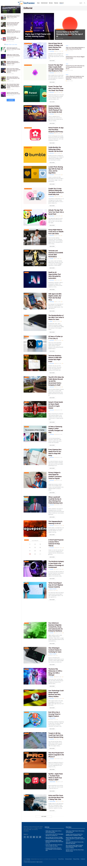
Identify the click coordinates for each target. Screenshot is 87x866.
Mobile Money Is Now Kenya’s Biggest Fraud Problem (13, 16)
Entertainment (44, 3)
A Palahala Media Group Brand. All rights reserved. (33, 861)
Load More (43, 816)
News (38, 3)
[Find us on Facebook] (25, 837)
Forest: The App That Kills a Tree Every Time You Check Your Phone (55, 88)
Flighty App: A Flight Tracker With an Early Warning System (13, 55)
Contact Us (83, 859)
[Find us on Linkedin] (37, 837)
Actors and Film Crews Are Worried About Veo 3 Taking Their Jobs (56, 797)
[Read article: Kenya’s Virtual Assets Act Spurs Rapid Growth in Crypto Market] (35, 409)
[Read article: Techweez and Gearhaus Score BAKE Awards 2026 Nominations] (35, 258)
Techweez (51, 258)
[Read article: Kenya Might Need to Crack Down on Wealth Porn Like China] (35, 237)
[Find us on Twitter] (28, 837)
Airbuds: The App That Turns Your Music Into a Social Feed (56, 212)
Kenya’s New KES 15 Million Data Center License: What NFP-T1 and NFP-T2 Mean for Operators (14, 70)
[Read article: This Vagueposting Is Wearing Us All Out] (35, 528)
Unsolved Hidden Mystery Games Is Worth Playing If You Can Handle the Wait (54, 849)
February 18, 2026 (58, 457)
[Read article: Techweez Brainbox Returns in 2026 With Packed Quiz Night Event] (35, 363)
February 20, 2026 (58, 434)
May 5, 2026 (57, 280)
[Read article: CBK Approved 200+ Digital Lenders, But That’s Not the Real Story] (35, 301)
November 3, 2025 (52, 719)
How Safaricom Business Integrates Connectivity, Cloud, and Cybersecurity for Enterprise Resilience (55, 627)
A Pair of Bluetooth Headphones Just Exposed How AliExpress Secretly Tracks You (13, 31)
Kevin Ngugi (51, 72)
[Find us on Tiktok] (40, 837)
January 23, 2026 (52, 655)
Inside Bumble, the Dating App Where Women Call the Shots (55, 149)
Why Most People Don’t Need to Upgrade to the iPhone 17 (56, 755)
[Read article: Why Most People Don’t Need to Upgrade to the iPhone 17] (35, 760)
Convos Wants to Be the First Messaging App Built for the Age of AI (69, 34)
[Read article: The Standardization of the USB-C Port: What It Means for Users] (35, 322)
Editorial (62, 3)
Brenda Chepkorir (52, 588)
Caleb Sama (51, 51)
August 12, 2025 (60, 781)
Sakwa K (51, 321)
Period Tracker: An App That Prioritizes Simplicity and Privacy (55, 130)
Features (56, 3)
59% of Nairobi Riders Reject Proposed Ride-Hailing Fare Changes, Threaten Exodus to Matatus (13, 86)
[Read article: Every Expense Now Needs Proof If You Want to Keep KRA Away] (35, 457)
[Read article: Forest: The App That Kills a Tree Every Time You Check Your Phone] (35, 94)
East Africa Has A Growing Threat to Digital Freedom (54, 714)
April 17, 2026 (57, 301)
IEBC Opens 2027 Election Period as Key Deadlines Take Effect (13, 78)
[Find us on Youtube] (34, 837)
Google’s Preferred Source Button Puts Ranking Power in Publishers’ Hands (13, 62)
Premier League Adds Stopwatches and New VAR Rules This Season (12, 38)
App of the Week (28, 31)
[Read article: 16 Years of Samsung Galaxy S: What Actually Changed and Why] (35, 434)
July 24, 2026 (57, 92)
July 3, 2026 (57, 153)
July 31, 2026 (57, 72)
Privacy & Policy (76, 859)
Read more (53, 60)
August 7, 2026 (58, 51)
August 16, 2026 (60, 38)
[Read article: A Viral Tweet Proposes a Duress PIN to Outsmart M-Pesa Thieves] (35, 547)
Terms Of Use (61, 859)
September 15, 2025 (59, 758)
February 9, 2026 (58, 525)
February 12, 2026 (58, 504)
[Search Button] (84, 3)
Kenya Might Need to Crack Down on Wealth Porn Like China (55, 232)
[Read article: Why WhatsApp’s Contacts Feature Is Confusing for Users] (35, 655)
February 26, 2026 (58, 632)
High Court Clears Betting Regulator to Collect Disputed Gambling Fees (9, 9)
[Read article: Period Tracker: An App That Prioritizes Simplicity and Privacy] (35, 135)
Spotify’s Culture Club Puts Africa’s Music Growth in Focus (13, 93)
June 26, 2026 (58, 174)
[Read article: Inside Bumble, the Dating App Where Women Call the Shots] (35, 154)
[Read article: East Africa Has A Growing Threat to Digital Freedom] (35, 719)
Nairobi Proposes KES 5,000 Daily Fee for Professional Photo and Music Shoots (13, 24)
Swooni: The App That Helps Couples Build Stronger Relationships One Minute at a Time (54, 841)
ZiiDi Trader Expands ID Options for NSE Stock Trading (13, 48)
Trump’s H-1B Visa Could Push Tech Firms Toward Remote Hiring (55, 735)
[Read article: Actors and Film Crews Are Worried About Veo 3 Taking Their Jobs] (35, 802)
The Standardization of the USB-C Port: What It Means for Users (56, 317)
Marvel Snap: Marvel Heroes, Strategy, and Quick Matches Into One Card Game (54, 838)
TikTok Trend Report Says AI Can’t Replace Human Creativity (55, 585)
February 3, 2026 (52, 590)
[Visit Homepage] (26, 3)
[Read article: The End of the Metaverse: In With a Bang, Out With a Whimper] (35, 676)
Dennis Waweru (52, 781)
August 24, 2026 (69, 50)
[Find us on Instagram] (31, 837)
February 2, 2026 (58, 676)
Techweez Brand (68, 859)
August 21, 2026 (29, 38)
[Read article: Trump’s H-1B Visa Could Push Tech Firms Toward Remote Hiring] (35, 740)
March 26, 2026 (57, 321)
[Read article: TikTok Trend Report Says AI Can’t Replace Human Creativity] (35, 590)
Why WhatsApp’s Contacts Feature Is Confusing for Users (54, 650)
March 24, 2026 (58, 340)
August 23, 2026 (69, 80)
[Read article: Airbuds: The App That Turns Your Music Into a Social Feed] (35, 217)
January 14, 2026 (58, 698)
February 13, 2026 (58, 480)
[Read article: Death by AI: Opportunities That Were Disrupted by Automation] (35, 279)
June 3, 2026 (57, 235)
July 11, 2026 (57, 133)
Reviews (51, 3)
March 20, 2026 (58, 363)
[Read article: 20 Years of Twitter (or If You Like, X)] (35, 343)
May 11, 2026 (57, 258)
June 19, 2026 (57, 196)
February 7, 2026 (58, 547)
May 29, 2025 (59, 801)
